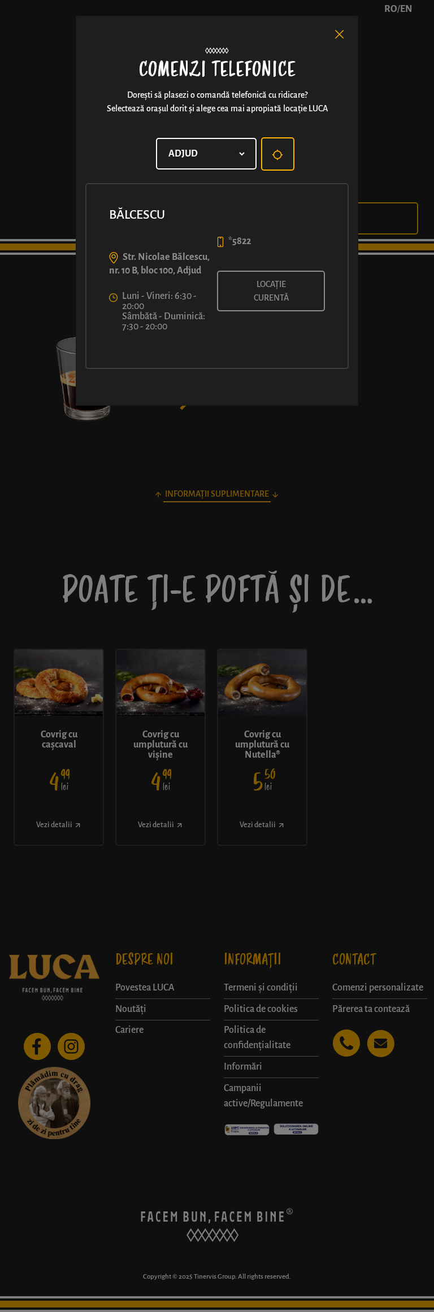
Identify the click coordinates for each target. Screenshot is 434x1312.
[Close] (339, 34)
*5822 (239, 241)
